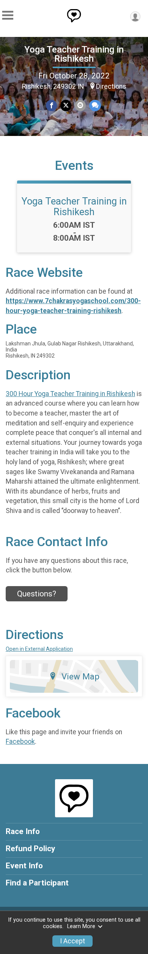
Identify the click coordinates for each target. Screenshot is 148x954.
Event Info (24, 865)
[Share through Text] (95, 105)
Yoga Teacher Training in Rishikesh (74, 54)
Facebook (20, 741)
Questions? (36, 593)
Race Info (23, 831)
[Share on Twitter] (65, 105)
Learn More (81, 926)
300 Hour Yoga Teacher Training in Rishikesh (70, 394)
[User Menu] (135, 16)
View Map (80, 676)
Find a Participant (37, 882)
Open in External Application (39, 649)
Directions (111, 86)
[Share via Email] (80, 105)
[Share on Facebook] (51, 105)
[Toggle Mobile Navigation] (7, 15)
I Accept (72, 941)
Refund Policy (30, 848)
